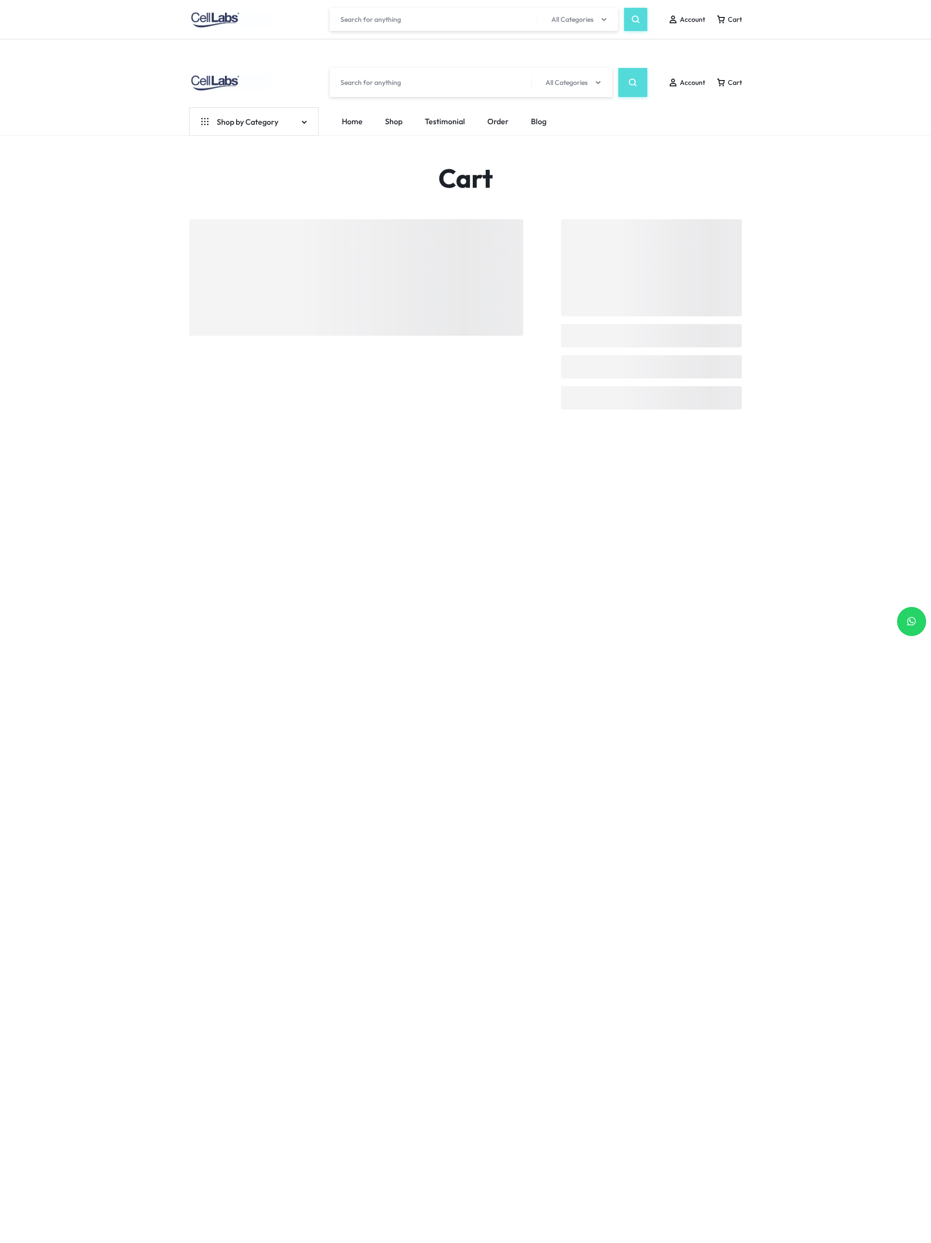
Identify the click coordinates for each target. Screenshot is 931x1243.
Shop (393, 121)
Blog (538, 121)
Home (352, 121)
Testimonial (445, 121)
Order (498, 121)
